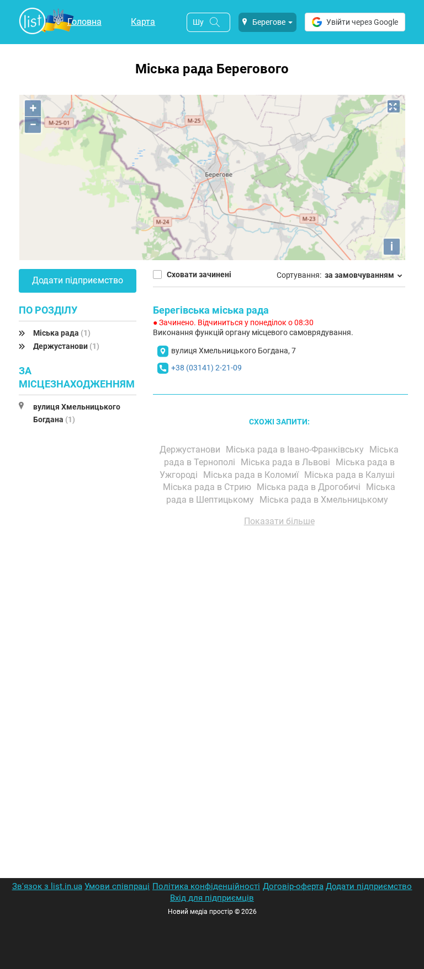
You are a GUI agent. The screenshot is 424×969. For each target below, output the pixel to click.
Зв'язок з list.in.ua (47, 886)
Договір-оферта (293, 886)
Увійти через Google (362, 22)
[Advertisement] (279, 660)
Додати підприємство (77, 280)
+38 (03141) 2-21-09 (206, 367)
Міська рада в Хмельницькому (324, 499)
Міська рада (62, 333)
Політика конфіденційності (206, 886)
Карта (143, 22)
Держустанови (66, 346)
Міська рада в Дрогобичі (310, 487)
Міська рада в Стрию (208, 487)
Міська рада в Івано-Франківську (296, 449)
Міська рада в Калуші (350, 475)
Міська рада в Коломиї (252, 475)
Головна (84, 22)
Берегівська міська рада (211, 310)
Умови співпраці (117, 886)
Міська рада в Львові (286, 462)
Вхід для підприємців (212, 898)
